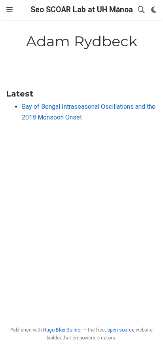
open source (121, 330)
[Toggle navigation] (9, 10)
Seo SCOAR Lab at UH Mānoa (81, 9)
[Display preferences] (154, 10)
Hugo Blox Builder (62, 330)
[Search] (141, 10)
